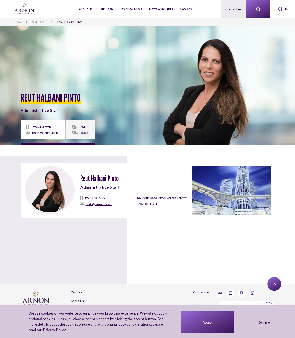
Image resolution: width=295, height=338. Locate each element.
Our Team (106, 9)
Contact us (233, 9)
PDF (83, 126)
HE (285, 9)
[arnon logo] (24, 8)
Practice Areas (132, 9)
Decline (263, 322)
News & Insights (161, 9)
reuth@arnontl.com (45, 132)
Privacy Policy (54, 330)
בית (18, 21)
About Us (85, 9)
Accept (208, 322)
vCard (84, 132)
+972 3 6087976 (41, 126)
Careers (186, 9)
